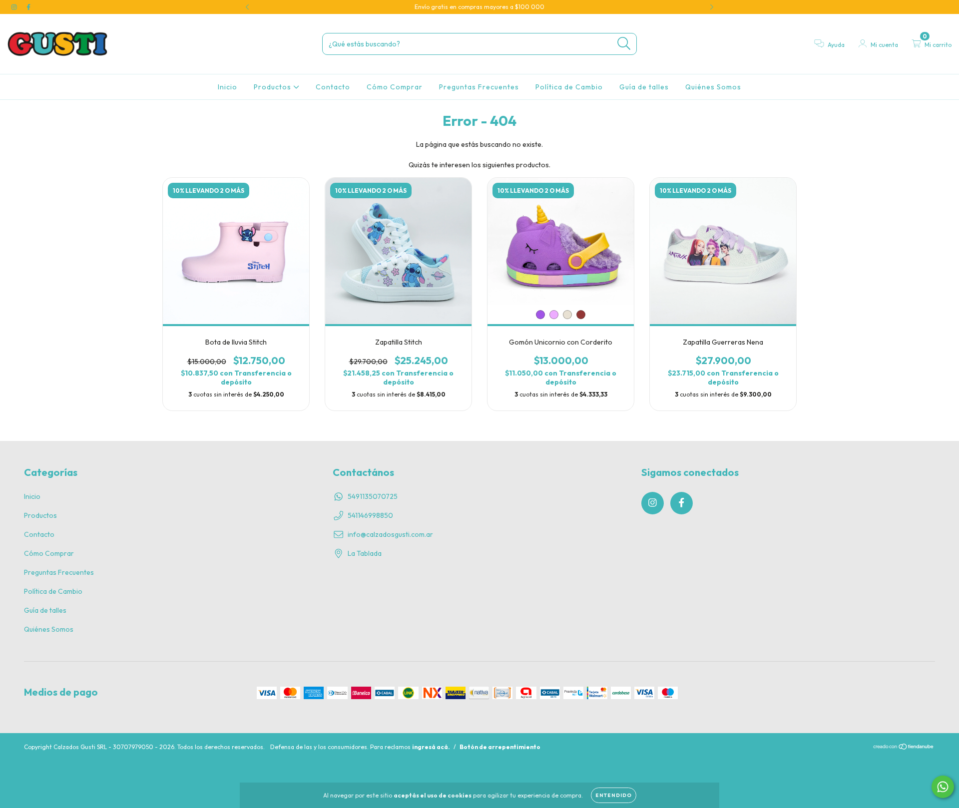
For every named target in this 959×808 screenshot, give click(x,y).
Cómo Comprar (395, 86)
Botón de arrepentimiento (500, 747)
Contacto (333, 86)
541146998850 (370, 515)
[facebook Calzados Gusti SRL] (28, 6)
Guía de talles (644, 86)
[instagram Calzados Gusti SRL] (14, 6)
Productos (273, 86)
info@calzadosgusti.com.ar (390, 534)
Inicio (227, 86)
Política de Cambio (569, 86)
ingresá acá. (431, 747)
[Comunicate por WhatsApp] (943, 787)
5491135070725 (373, 496)
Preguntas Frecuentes (479, 86)
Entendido (613, 795)
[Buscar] (624, 43)
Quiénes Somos (713, 86)
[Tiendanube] (904, 748)
